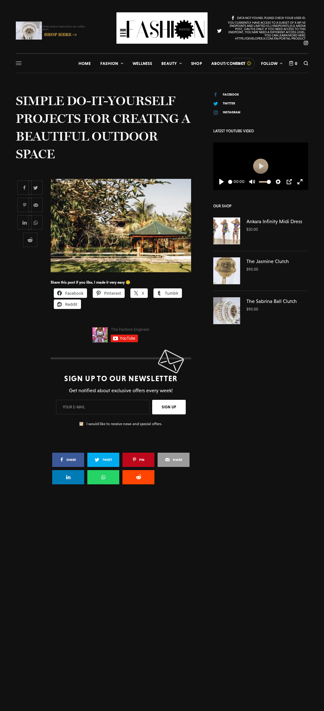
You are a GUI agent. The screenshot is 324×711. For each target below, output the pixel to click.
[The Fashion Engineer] (162, 28)
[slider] (230, 182)
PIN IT (124, 225)
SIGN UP (169, 407)
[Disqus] (162, 581)
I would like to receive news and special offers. (124, 424)
